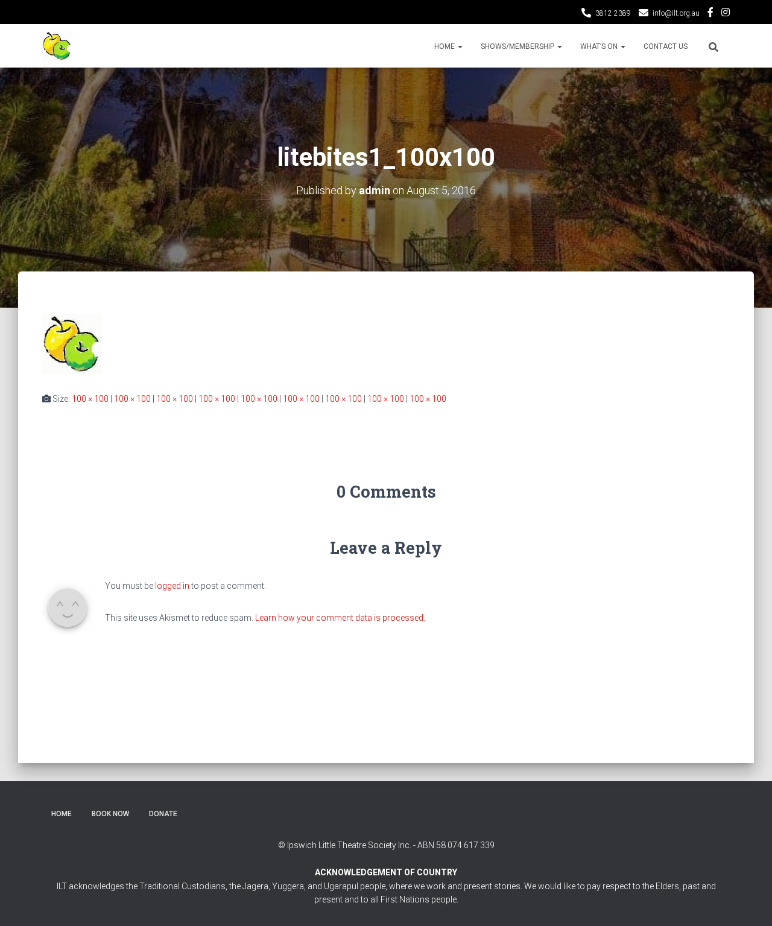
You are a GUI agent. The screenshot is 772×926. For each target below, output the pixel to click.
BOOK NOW (110, 814)
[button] (460, 46)
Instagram (725, 14)
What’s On (599, 46)
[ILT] (57, 46)
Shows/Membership (518, 46)
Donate (163, 814)
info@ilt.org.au (676, 13)
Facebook (710, 14)
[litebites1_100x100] (72, 343)
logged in (172, 586)
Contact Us (666, 46)
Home (445, 46)
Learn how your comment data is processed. (340, 618)
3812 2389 (613, 13)
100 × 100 (90, 399)
